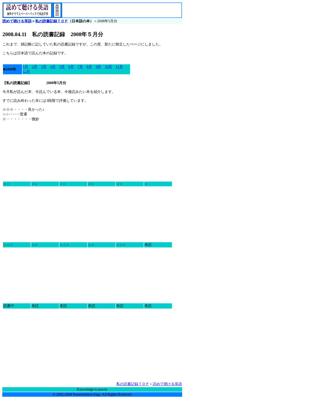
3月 (43, 67)
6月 (71, 67)
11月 (119, 67)
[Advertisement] (115, 10)
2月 (34, 67)
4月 (53, 67)
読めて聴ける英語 (17, 21)
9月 (98, 67)
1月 (25, 67)
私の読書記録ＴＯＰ (51, 21)
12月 (26, 71)
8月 (89, 67)
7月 (80, 67)
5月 (62, 67)
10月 (108, 67)
